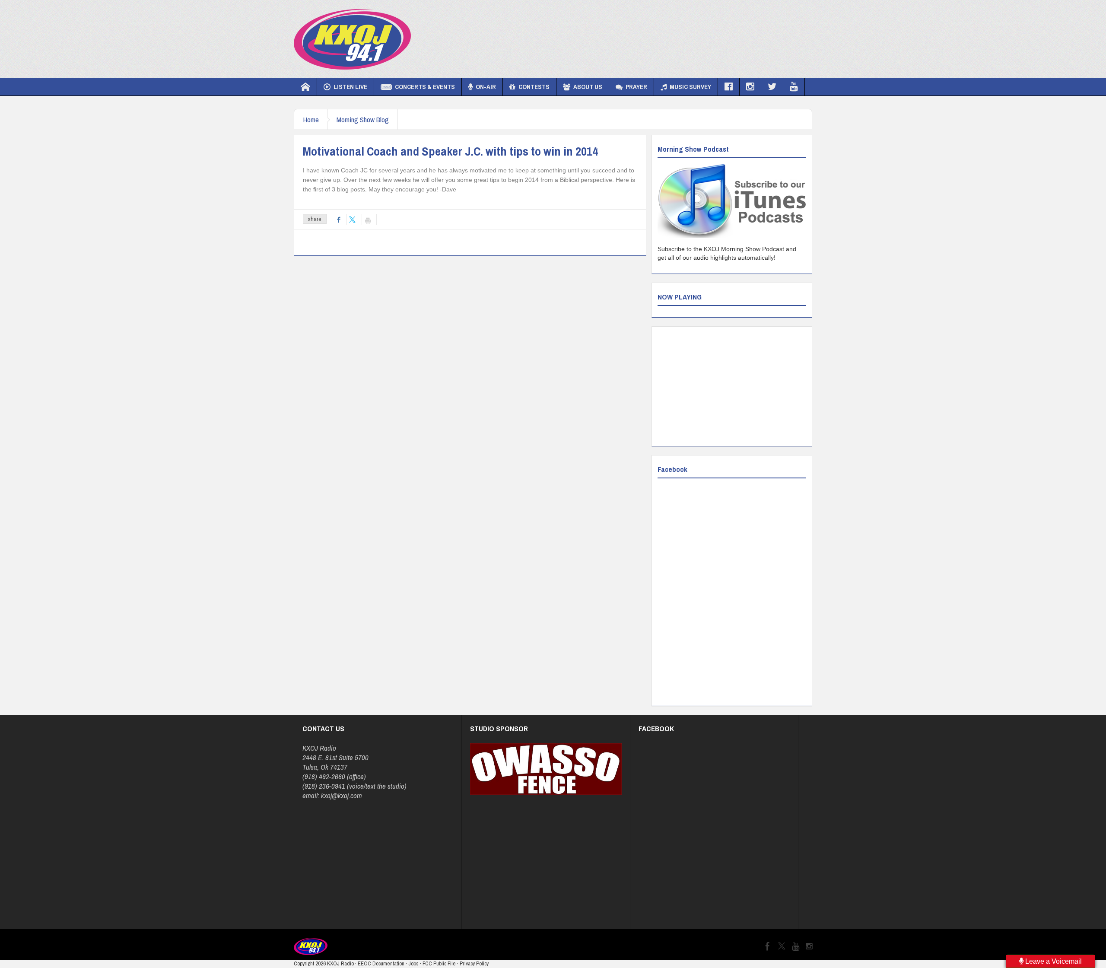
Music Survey (690, 86)
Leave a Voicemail (1052, 961)
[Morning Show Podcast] (732, 201)
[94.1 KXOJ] (352, 38)
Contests (534, 86)
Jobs (413, 963)
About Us (587, 86)
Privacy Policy (474, 963)
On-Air (486, 86)
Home (311, 119)
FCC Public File (439, 963)
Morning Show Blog (363, 119)
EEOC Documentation (381, 963)
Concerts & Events (425, 86)
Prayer (636, 86)
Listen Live (350, 86)
